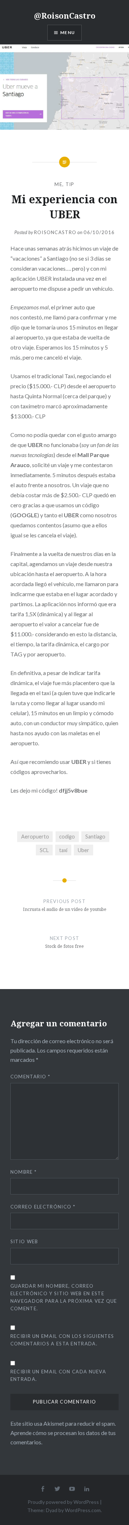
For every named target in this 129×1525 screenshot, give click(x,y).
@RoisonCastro (64, 15)
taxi (63, 850)
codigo (67, 836)
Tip (70, 184)
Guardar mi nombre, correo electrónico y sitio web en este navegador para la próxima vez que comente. (63, 1297)
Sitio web (24, 1241)
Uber (83, 850)
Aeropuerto (35, 836)
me (58, 184)
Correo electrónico (42, 1207)
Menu (67, 32)
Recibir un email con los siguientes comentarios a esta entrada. (62, 1339)
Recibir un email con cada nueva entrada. (58, 1375)
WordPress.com (83, 1510)
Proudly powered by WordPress (63, 1502)
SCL (44, 850)
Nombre (23, 1172)
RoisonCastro (55, 232)
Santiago (95, 836)
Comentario (30, 1076)
